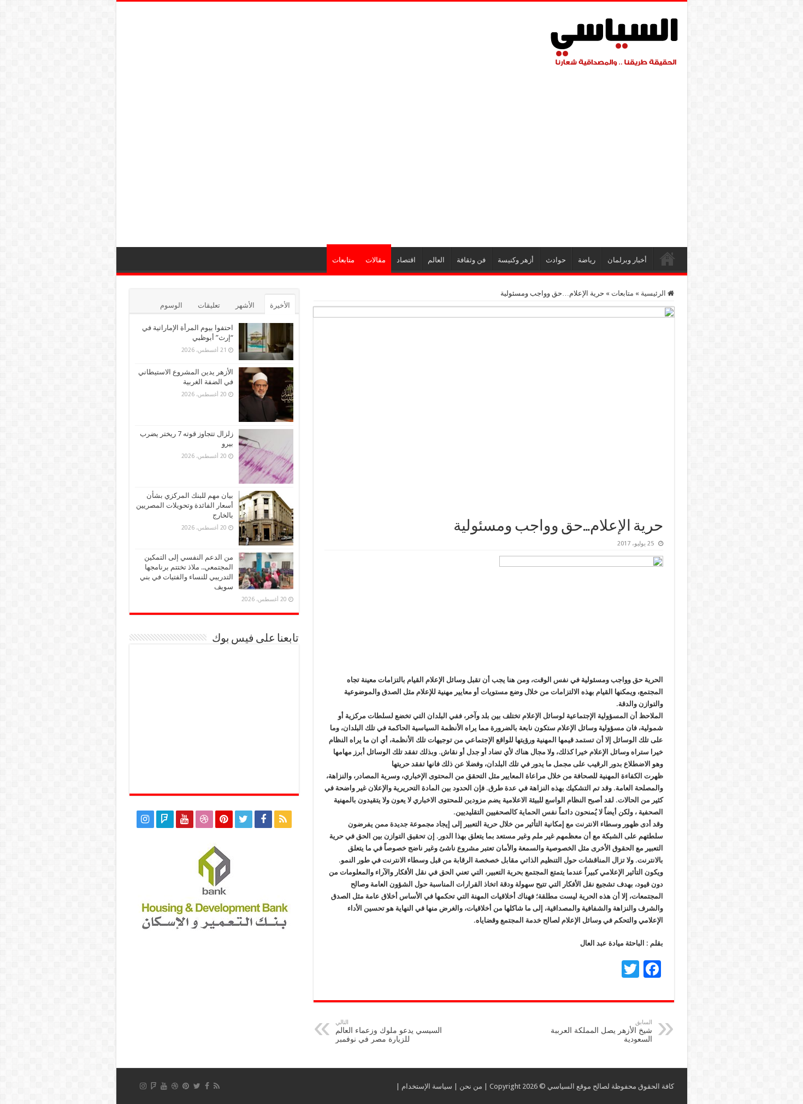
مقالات (375, 260)
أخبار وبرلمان (627, 260)
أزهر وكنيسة (516, 260)
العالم (436, 260)
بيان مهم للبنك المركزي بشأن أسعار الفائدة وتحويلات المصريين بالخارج (184, 505)
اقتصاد (406, 260)
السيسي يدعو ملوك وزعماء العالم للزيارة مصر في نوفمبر (388, 1031)
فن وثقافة (471, 260)
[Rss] (283, 819)
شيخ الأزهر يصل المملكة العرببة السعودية (601, 1031)
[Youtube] (184, 819)
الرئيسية (667, 258)
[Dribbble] (204, 819)
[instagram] (145, 819)
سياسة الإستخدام (427, 1086)
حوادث (556, 260)
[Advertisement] (402, 154)
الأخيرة (280, 305)
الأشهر (245, 305)
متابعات (343, 260)
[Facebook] (263, 819)
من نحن (470, 1086)
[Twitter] (243, 819)
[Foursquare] (165, 819)
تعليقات (209, 305)
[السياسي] (614, 43)
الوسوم (171, 305)
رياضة (586, 260)
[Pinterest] (224, 819)
